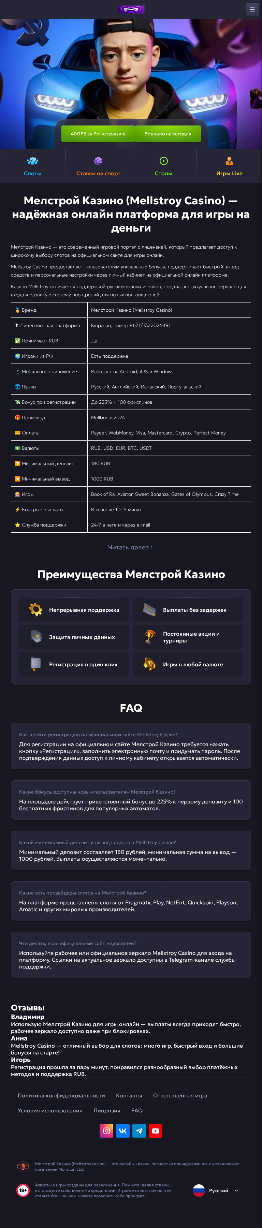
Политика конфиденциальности (61, 1095)
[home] (131, 9)
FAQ (137, 1110)
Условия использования (50, 1110)
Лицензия (106, 1110)
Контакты (129, 1095)
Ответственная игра (180, 1095)
